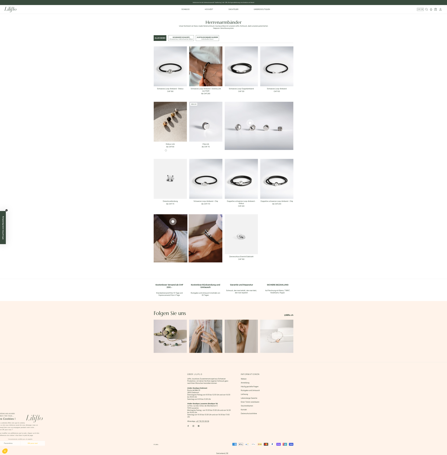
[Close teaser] (6, 210)
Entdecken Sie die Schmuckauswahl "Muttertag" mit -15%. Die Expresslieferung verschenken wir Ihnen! (223, 2)
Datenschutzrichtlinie (249, 413)
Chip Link (205, 144)
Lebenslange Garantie (249, 398)
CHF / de (420, 9)
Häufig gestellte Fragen (250, 387)
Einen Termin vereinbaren (250, 402)
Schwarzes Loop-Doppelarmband (241, 89)
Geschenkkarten (247, 406)
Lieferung (244, 394)
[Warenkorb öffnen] (435, 9)
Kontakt (244, 410)
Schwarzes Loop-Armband (277, 89)
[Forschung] (426, 9)
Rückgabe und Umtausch (250, 390)
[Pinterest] (198, 426)
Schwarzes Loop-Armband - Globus (170, 89)
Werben (244, 379)
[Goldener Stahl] (171, 150)
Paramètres (14, 443)
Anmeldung (245, 383)
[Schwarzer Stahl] (174, 150)
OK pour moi (39, 443)
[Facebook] (188, 426)
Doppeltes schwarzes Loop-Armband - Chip (277, 201)
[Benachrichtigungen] (431, 9)
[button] (5, 451)
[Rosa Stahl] (168, 150)
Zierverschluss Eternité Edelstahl (241, 257)
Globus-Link (170, 144)
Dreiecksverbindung (170, 201)
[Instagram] (193, 426)
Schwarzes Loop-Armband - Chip (206, 201)
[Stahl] (166, 150)
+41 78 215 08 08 (202, 421)
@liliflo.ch (288, 315)
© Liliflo (156, 444)
